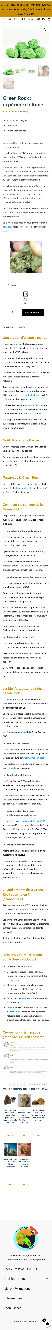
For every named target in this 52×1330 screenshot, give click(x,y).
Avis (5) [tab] (22, 327)
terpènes (25, 998)
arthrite (16, 877)
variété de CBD (32, 405)
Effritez (6, 607)
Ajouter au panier (33, 312)
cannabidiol (15, 1011)
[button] (44, 29)
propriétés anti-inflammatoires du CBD (25, 821)
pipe (41, 551)
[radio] (26, 294)
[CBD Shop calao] (4, 19)
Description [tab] (8, 327)
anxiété (12, 767)
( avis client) (23, 111)
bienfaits (21, 732)
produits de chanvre (31, 395)
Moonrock (21, 488)
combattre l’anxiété (34, 757)
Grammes (13, 285)
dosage (6, 226)
